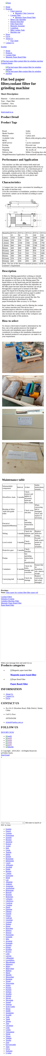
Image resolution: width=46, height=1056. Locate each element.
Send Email (5, 755)
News (8, 34)
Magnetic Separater (17, 26)
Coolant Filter (15, 15)
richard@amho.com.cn (14, 722)
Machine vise (15, 32)
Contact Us (10, 43)
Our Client (14, 41)
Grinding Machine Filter (10, 601)
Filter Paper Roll (16, 24)
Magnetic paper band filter (23, 675)
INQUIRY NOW (7, 732)
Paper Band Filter (7, 605)
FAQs (8, 36)
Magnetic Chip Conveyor (24, 13)
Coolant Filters (6, 597)
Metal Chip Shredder (18, 20)
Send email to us (7, 112)
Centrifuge (14, 28)
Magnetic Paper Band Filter (25, 17)
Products (9, 9)
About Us (9, 39)
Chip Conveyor (16, 11)
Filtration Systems (7, 599)
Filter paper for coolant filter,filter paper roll (22, 592)
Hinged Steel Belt (17, 22)
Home (8, 7)
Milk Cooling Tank (17, 30)
